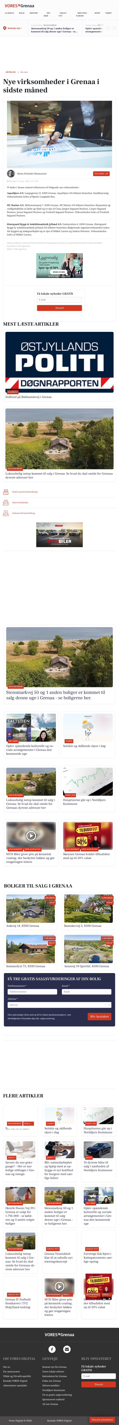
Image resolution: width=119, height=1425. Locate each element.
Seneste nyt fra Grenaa (54, 1367)
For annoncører (11, 1371)
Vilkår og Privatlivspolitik (17, 1376)
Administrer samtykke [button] (15, 1385)
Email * (66, 985)
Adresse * (13, 998)
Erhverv (34, 13)
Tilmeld (59, 308)
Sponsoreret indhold (53, 1399)
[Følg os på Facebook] (52, 1349)
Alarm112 (9, 13)
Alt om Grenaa (50, 1404)
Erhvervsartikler (51, 1385)
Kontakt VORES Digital (15, 1380)
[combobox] (9, 1005)
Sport (97, 13)
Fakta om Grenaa (51, 1380)
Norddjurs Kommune (53, 1390)
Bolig (22, 13)
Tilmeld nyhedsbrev (102, 1419)
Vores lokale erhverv (53, 1371)
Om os (6, 1367)
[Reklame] (59, 265)
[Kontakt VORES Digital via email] (67, 1349)
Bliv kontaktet (99, 1017)
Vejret (108, 13)
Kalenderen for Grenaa (54, 1376)
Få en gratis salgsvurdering (57, 1394)
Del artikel (99, 173)
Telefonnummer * (17, 985)
